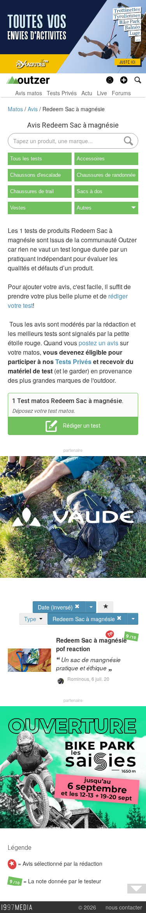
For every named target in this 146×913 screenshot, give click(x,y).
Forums (121, 93)
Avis (33, 109)
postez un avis (98, 342)
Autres (84, 208)
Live (102, 93)
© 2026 (87, 907)
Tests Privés (62, 93)
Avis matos (28, 93)
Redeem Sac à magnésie (73, 109)
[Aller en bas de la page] (136, 888)
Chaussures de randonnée (106, 175)
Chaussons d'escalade (35, 175)
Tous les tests (26, 159)
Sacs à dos (89, 191)
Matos (16, 109)
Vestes (18, 208)
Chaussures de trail (32, 191)
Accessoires (91, 159)
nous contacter (124, 907)
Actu (86, 93)
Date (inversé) (56, 607)
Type (31, 619)
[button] (124, 80)
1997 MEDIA (19, 907)
